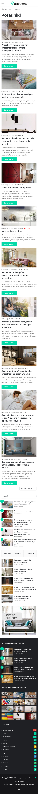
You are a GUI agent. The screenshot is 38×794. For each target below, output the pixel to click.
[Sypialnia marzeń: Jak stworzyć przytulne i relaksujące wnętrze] (19, 695)
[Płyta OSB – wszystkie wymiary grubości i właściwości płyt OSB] (7, 590)
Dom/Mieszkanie (8, 730)
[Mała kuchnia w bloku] (19, 216)
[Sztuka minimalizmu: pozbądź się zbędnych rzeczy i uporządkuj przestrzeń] (19, 123)
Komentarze (30, 553)
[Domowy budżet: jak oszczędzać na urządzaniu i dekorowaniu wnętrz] (19, 447)
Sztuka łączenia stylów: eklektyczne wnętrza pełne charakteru (15, 275)
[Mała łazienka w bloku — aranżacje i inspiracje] (7, 599)
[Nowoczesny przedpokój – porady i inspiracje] (7, 563)
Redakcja (5, 42)
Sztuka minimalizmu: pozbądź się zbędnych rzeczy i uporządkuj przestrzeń (18, 141)
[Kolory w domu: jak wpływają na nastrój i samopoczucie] (19, 79)
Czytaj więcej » (9, 66)
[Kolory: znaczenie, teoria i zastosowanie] (7, 702)
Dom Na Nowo (19, 781)
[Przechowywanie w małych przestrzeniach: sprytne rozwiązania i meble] (19, 30)
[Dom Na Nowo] (19, 3)
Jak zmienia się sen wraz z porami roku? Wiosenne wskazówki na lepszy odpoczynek (18, 418)
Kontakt (31, 784)
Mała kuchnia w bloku (12, 231)
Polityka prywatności (21, 784)
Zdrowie (5, 763)
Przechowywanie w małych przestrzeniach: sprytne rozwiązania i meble (15, 48)
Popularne (7, 553)
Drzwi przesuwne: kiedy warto (16, 187)
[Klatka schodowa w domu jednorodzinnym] (7, 572)
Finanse (5, 759)
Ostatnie (18, 553)
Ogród (5, 743)
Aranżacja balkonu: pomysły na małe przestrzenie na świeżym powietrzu (17, 324)
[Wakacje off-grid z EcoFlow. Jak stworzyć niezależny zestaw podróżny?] (7, 695)
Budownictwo (7, 737)
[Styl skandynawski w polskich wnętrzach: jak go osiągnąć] (30, 702)
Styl (4, 753)
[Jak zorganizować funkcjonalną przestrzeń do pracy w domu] (19, 356)
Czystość (6, 756)
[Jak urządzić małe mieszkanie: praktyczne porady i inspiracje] (19, 702)
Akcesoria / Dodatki (9, 746)
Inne (4, 733)
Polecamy (6, 766)
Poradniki (6, 750)
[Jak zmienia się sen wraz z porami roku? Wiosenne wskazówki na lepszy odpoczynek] (19, 400)
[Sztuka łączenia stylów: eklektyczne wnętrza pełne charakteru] (19, 258)
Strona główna (7, 9)
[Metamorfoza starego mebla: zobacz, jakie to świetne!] (7, 716)
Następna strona (26, 488)
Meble (5, 740)
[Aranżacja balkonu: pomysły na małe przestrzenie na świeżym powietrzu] (19, 307)
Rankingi (5, 769)
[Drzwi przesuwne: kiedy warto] (19, 173)
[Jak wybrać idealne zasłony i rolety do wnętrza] (19, 709)
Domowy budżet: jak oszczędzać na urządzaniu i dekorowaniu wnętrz (18, 465)
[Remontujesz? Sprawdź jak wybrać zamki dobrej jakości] (7, 581)
